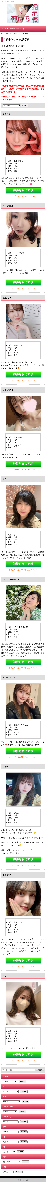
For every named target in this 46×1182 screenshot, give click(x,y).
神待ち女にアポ (23, 190)
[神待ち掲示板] (23, 13)
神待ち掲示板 (23, 1180)
